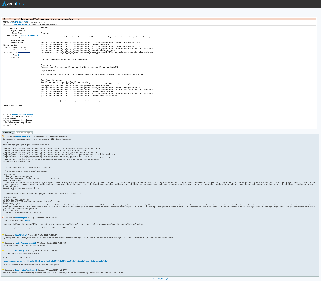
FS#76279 (27, 220)
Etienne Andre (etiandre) (24, 136)
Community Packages (22, 21)
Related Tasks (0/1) (24, 133)
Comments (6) (8, 133)
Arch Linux (14, 3)
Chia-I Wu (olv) (21, 218)
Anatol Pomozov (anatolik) (28, 35)
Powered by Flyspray (160, 279)
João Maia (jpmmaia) (16, 22)
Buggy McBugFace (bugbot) (21, 24)
